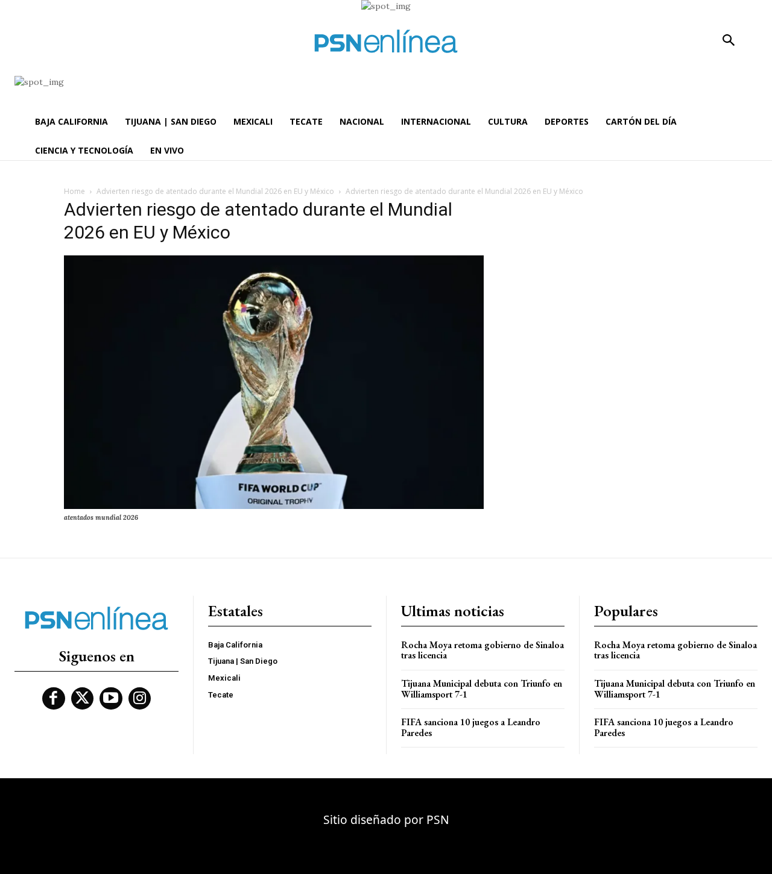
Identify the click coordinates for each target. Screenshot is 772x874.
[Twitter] (82, 698)
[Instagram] (139, 698)
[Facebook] (53, 698)
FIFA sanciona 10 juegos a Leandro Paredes (470, 727)
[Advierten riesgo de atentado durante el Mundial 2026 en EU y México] (274, 506)
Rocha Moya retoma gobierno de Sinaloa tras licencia (482, 650)
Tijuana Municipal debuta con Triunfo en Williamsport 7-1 (481, 689)
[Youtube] (111, 698)
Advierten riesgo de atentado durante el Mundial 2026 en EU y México (215, 191)
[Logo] (386, 41)
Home (74, 191)
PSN (437, 819)
